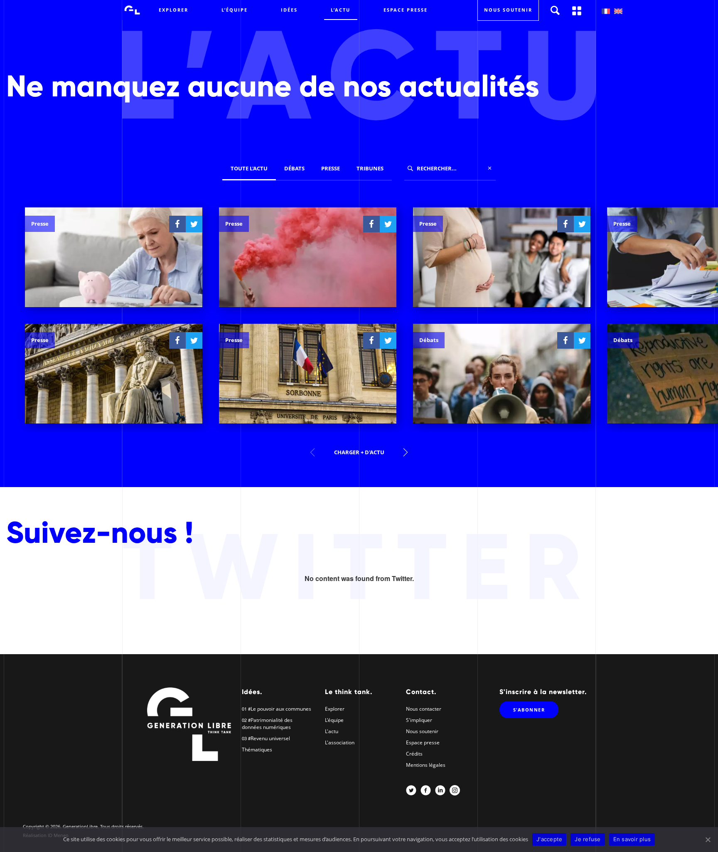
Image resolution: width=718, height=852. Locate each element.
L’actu (340, 10)
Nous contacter (423, 708)
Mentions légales (425, 764)
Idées (289, 10)
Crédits (414, 753)
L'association (339, 742)
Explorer (173, 10)
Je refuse (587, 839)
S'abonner (529, 710)
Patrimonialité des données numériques (267, 724)
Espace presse (406, 10)
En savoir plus (632, 839)
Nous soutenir (422, 731)
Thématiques (257, 749)
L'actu (331, 731)
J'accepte (549, 839)
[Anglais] (618, 11)
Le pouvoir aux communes (281, 708)
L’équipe (234, 10)
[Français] (606, 11)
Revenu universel (270, 738)
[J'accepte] (707, 839)
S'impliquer (419, 720)
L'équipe (334, 720)
